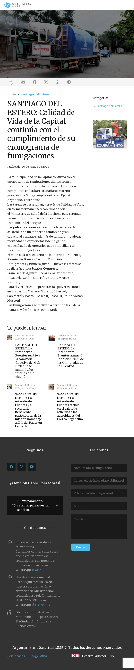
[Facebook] (11, 467)
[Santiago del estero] (110, 134)
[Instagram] (21, 467)
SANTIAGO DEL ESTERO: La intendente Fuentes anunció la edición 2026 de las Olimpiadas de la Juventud (71, 355)
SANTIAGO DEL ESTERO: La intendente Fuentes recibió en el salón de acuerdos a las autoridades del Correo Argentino (70, 406)
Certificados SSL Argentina (27, 656)
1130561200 (40, 570)
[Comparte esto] (34, 82)
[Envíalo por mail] (23, 82)
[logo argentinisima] (17, 5)
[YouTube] (32, 467)
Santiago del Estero (109, 106)
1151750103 (42, 605)
